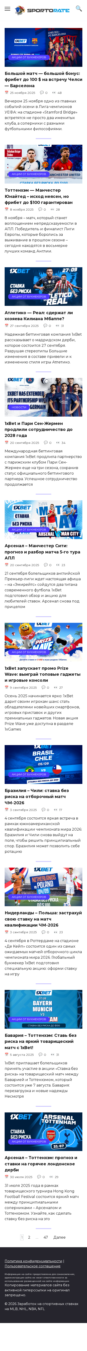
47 (46, 1237)
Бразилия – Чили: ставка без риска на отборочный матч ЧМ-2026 (37, 796)
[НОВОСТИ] (43, 413)
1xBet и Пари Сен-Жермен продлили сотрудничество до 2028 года (39, 429)
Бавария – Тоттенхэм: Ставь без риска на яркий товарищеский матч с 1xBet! (41, 1041)
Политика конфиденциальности (33, 1261)
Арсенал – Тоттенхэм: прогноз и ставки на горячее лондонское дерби (41, 1163)
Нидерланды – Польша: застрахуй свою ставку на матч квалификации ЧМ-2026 (43, 918)
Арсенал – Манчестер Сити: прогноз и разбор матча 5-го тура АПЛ (42, 551)
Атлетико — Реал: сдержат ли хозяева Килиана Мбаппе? (39, 315)
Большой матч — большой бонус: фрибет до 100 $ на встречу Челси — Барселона (43, 79)
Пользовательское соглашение (33, 1266)
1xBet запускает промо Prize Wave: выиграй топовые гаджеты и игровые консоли (43, 674)
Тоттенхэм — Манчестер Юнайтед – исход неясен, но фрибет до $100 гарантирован (39, 196)
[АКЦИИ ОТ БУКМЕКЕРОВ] (43, 64)
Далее (59, 1237)
